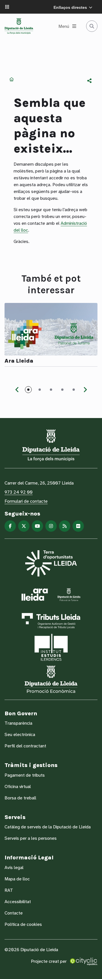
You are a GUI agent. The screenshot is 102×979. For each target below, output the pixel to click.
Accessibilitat (18, 902)
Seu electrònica (20, 734)
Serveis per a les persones (31, 838)
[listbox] (89, 80)
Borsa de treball (20, 798)
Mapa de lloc (17, 879)
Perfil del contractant (25, 746)
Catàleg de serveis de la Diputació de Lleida (48, 827)
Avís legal (14, 867)
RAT (9, 890)
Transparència (18, 723)
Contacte (14, 913)
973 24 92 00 (19, 492)
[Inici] (19, 26)
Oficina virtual (18, 786)
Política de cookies (23, 924)
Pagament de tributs (25, 775)
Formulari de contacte (26, 501)
